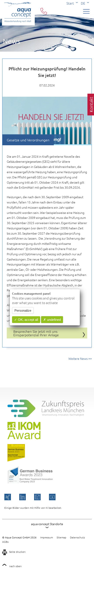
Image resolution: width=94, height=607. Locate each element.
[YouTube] (52, 497)
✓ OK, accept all (26, 319)
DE (83, 3)
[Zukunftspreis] (45, 416)
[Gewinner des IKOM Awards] (23, 438)
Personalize (22, 310)
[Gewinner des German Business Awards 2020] (16, 460)
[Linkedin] (22, 497)
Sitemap (61, 537)
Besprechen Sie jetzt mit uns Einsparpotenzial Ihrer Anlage (36, 333)
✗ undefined (52, 319)
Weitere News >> (80, 358)
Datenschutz (77, 537)
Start (70, 3)
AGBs (5, 541)
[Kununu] (37, 497)
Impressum (46, 537)
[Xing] (7, 497)
